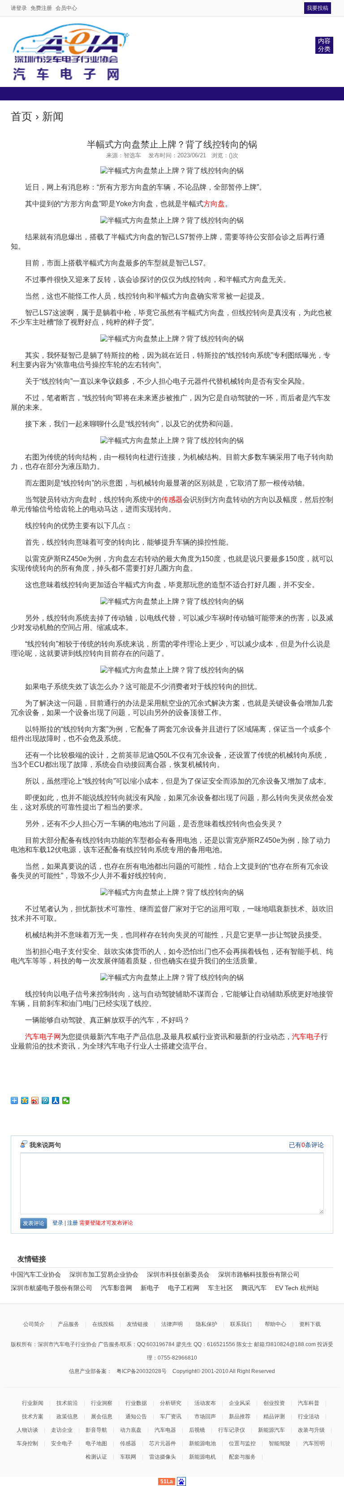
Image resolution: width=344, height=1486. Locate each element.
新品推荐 (239, 1416)
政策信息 (67, 1416)
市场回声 (205, 1416)
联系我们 (241, 1324)
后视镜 (197, 1430)
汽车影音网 (116, 1287)
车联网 (128, 1457)
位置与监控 (242, 1443)
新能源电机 (202, 1457)
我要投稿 (317, 8)
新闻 (53, 116)
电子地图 (96, 1443)
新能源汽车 (271, 1430)
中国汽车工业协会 (36, 1274)
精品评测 (274, 1416)
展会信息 (101, 1416)
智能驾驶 (279, 1443)
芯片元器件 (162, 1443)
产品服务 (68, 1324)
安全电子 (62, 1443)
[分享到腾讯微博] (45, 1100)
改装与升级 (311, 1430)
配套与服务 (242, 1457)
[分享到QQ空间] (25, 1100)
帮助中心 (275, 1324)
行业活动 (308, 1416)
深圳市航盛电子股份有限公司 (51, 1287)
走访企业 (62, 1430)
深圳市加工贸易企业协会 (103, 1274)
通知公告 (136, 1416)
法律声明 (172, 1324)
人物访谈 (27, 1430)
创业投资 (274, 1403)
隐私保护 (206, 1324)
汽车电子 (306, 1036)
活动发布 (205, 1403)
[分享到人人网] (56, 1100)
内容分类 (324, 44)
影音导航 (96, 1430)
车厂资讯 (170, 1416)
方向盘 (214, 204)
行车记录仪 (231, 1430)
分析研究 (170, 1403)
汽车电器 (165, 1430)
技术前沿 (67, 1403)
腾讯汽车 (254, 1287)
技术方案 (32, 1416)
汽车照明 (314, 1443)
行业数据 (136, 1403)
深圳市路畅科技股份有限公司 (259, 1274)
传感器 (172, 499)
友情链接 (137, 1324)
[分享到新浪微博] (35, 1100)
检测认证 (96, 1457)
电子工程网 (183, 1287)
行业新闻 (32, 1403)
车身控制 (27, 1443)
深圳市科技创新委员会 (178, 1274)
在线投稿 (103, 1324)
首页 (21, 116)
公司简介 (34, 1324)
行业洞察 (101, 1403)
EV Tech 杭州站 (297, 1287)
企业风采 (239, 1403)
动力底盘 (131, 1430)
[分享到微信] (66, 1100)
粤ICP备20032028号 (141, 1371)
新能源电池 (202, 1443)
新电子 (150, 1287)
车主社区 (220, 1287)
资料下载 (310, 1324)
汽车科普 (308, 1403)
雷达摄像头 (162, 1457)
